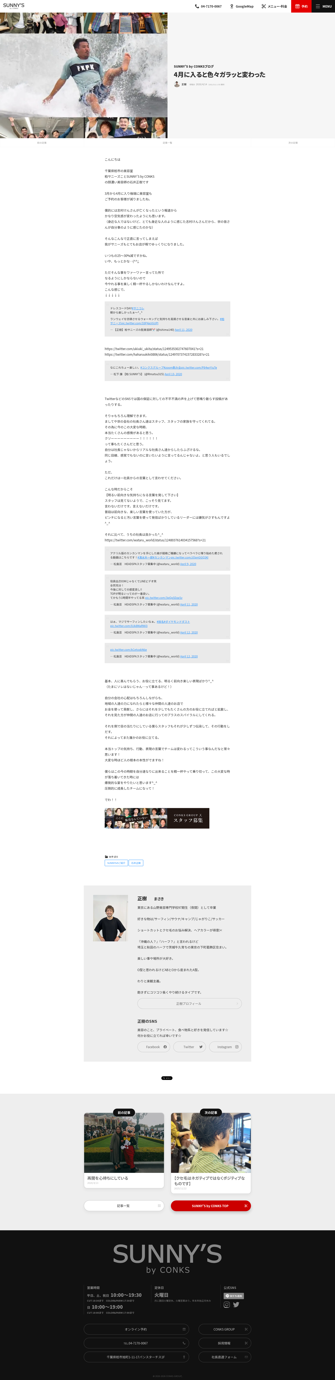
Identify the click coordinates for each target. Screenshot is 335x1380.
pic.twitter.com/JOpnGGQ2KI (189, 557)
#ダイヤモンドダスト (177, 622)
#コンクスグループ (152, 367)
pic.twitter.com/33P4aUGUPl (139, 323)
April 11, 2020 (183, 330)
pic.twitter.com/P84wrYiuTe (199, 367)
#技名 (160, 622)
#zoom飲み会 (172, 367)
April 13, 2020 (173, 374)
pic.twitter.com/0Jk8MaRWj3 (128, 626)
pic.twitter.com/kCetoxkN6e (128, 650)
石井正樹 (136, 863)
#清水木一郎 (145, 557)
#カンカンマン (162, 557)
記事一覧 (167, 142)
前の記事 (42, 142)
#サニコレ (138, 308)
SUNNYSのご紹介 (116, 863)
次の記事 (293, 142)
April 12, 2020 (189, 632)
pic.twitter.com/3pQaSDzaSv (163, 598)
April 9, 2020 (188, 564)
